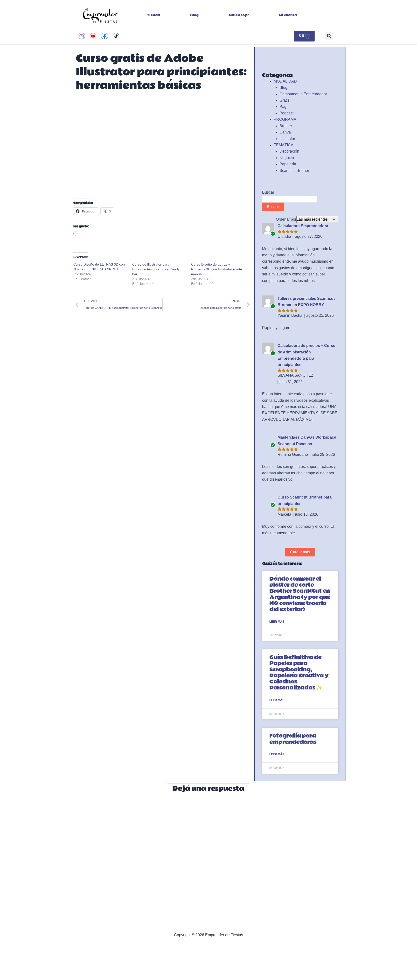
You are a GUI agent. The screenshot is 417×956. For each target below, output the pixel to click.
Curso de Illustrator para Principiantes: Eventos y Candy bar (156, 269)
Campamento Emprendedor (303, 94)
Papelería (287, 164)
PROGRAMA (285, 119)
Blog (194, 15)
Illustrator (287, 139)
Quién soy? (239, 15)
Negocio (286, 158)
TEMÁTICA (283, 145)
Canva (285, 132)
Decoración (289, 151)
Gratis (284, 100)
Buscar (268, 192)
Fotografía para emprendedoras (292, 738)
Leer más (276, 621)
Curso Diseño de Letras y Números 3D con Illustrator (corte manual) (216, 269)
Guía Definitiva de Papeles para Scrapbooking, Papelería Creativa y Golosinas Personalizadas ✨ (298, 672)
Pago (284, 107)
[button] (329, 36)
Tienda (153, 15)
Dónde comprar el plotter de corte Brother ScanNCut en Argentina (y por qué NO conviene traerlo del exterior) (299, 594)
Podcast (286, 113)
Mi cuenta (288, 15)
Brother (285, 126)
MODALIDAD (285, 81)
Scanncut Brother (294, 171)
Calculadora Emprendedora (303, 226)
